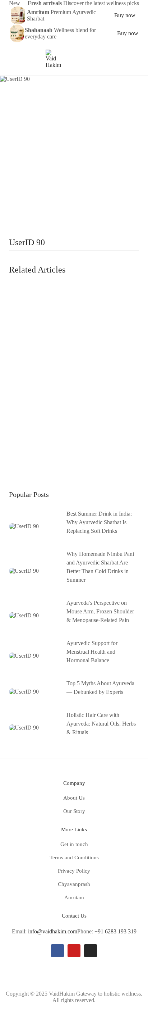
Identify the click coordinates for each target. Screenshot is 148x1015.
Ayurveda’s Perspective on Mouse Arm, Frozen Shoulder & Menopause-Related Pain (100, 611)
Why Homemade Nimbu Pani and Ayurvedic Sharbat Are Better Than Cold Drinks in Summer (100, 567)
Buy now (124, 15)
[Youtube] (74, 950)
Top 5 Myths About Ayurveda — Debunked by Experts (100, 687)
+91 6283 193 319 (115, 931)
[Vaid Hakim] (53, 58)
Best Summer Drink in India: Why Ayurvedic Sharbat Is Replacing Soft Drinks (99, 522)
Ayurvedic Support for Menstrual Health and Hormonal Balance (91, 651)
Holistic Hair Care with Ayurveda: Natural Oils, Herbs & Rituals (101, 723)
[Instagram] (90, 950)
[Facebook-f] (57, 950)
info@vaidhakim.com (52, 931)
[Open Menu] (12, 59)
